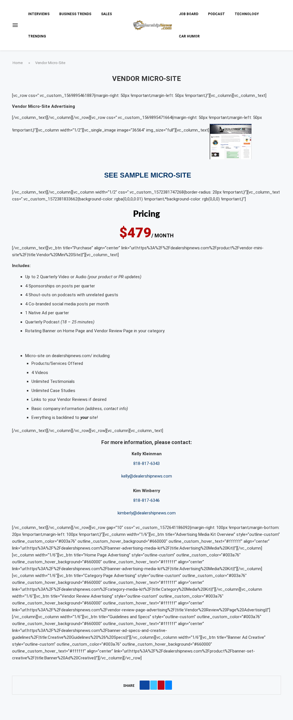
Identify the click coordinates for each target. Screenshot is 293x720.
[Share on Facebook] (145, 685)
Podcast (216, 14)
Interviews (39, 14)
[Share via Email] (168, 685)
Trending (37, 36)
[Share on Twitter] (153, 685)
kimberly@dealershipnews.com (147, 513)
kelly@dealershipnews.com (146, 476)
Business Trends (75, 14)
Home (18, 63)
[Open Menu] (15, 25)
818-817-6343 (146, 463)
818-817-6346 (146, 500)
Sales (106, 14)
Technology (247, 14)
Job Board (188, 14)
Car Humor (189, 36)
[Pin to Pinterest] (161, 685)
